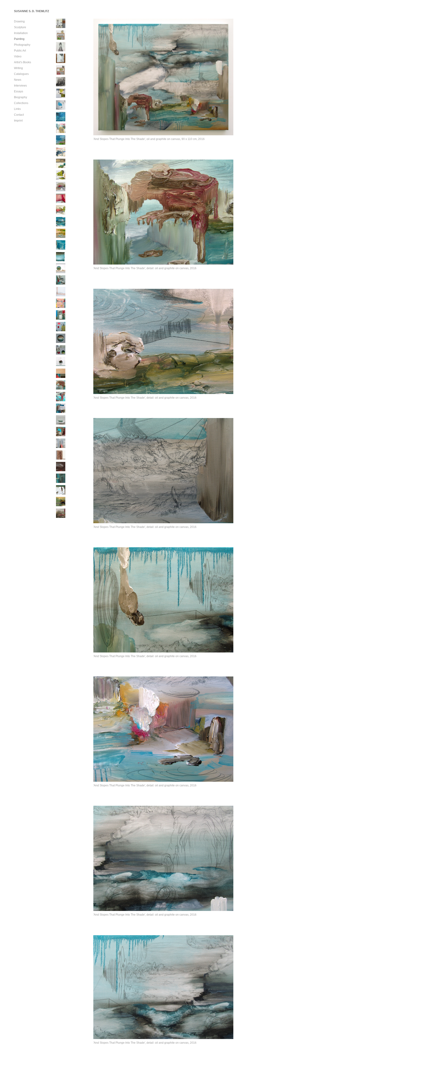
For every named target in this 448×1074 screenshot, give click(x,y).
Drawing (19, 21)
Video (17, 56)
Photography (22, 44)
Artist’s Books (22, 62)
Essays (18, 91)
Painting (19, 39)
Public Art (20, 50)
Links (17, 109)
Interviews (20, 85)
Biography (20, 97)
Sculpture (20, 27)
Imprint (18, 120)
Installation (21, 33)
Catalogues (21, 74)
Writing (18, 68)
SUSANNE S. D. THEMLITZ (31, 11)
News (17, 79)
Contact (19, 114)
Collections (21, 103)
